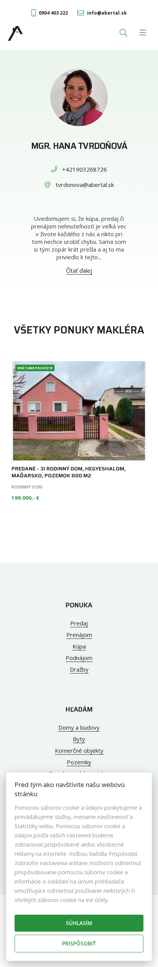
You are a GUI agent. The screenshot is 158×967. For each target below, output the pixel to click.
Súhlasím (79, 923)
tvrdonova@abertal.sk (85, 184)
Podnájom (79, 658)
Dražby (79, 669)
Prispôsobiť (79, 943)
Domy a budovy (79, 727)
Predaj (79, 623)
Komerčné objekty (79, 750)
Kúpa (79, 646)
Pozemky (79, 762)
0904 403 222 (53, 13)
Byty (79, 739)
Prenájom (79, 635)
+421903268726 (84, 169)
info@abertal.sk (107, 13)
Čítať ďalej (79, 270)
